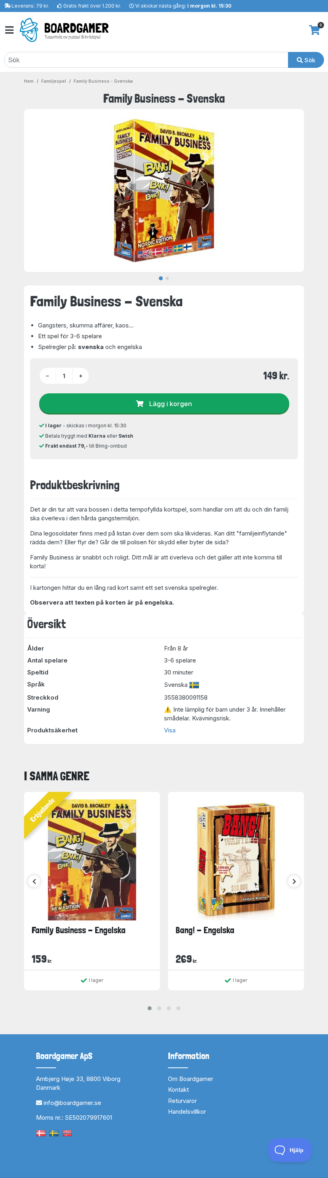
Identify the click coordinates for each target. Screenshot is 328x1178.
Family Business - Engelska (79, 930)
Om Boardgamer (190, 1079)
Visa (170, 730)
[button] (149, 1008)
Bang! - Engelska (205, 930)
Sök (309, 60)
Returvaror (182, 1101)
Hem (29, 81)
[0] (314, 30)
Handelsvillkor (187, 1111)
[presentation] (34, 881)
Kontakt (178, 1089)
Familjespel (53, 81)
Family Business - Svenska (103, 81)
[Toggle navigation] (9, 30)
